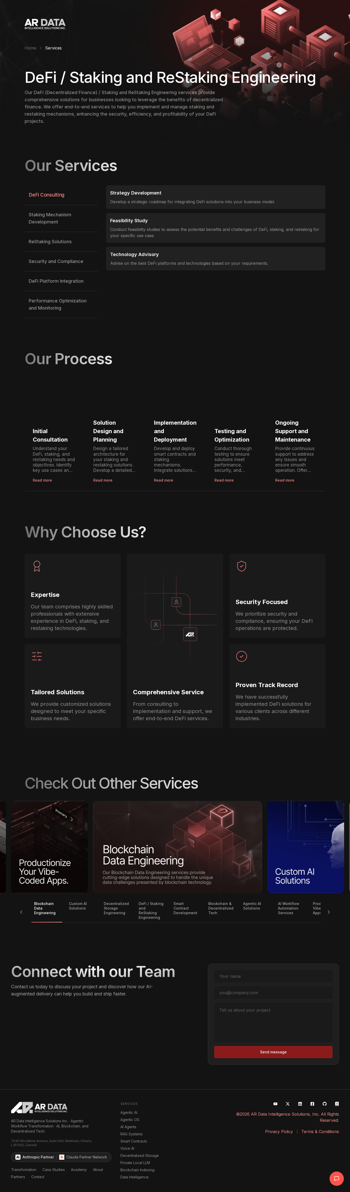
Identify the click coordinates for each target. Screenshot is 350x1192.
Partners (18, 1177)
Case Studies (54, 1169)
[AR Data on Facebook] (312, 1104)
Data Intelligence (134, 1177)
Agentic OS (129, 1119)
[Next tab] (329, 912)
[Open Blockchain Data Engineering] (177, 847)
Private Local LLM (135, 1162)
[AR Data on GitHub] (325, 1104)
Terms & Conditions (320, 1131)
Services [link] (53, 47)
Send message (273, 1052)
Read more (42, 480)
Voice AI (127, 1148)
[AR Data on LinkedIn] (300, 1104)
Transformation (23, 1169)
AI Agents (128, 1127)
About (98, 1169)
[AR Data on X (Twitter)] (288, 1104)
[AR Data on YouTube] (275, 1104)
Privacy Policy (279, 1131)
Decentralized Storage (139, 1155)
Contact (37, 1177)
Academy (79, 1169)
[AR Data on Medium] (337, 1104)
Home (30, 47)
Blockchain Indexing (137, 1170)
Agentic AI (128, 1112)
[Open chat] (337, 1178)
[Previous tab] (21, 912)
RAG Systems (131, 1134)
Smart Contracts (133, 1141)
